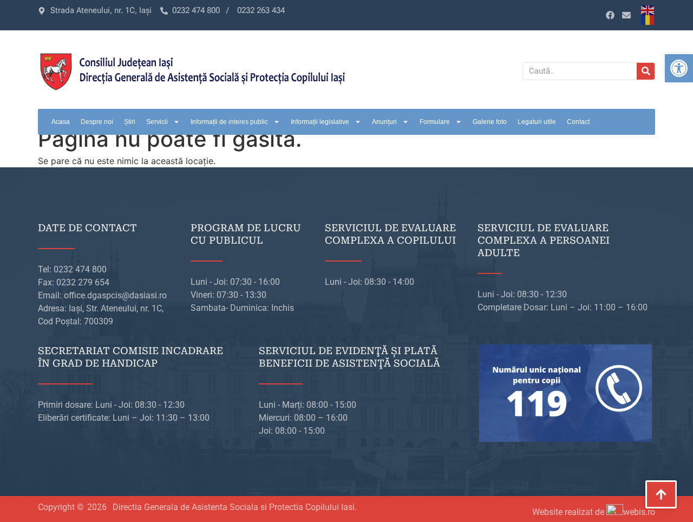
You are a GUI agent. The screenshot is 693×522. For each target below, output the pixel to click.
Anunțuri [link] (384, 122)
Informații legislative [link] (320, 122)
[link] (679, 68)
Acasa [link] (60, 122)
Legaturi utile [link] (537, 122)
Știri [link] (129, 122)
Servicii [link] (157, 122)
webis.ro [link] (639, 512)
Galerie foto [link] (490, 122)
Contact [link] (578, 122)
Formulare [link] (435, 122)
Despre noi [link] (97, 122)
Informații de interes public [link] (229, 122)
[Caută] (646, 71)
